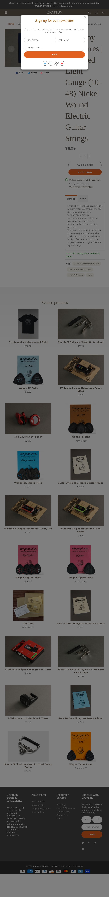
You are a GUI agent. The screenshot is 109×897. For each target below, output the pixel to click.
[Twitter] (45, 63)
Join (55, 54)
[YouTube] (62, 63)
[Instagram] (56, 63)
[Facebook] (50, 63)
